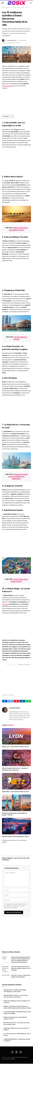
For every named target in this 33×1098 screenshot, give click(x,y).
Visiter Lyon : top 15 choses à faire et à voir (15, 746)
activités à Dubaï (7, 86)
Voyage (11, 695)
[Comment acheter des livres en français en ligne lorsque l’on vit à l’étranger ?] (6, 969)
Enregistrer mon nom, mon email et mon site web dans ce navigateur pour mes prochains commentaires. (15, 905)
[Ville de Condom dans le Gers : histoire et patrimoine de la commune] (16, 758)
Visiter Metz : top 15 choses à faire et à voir (15, 791)
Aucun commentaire (8, 42)
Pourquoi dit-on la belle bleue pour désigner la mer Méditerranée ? (18, 476)
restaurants (5, 604)
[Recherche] (30, 3)
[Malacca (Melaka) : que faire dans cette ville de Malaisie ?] (16, 847)
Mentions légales (10, 1059)
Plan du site (24, 1057)
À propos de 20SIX (15, 1057)
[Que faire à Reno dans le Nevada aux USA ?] (16, 826)
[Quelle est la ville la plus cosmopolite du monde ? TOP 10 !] (16, 803)
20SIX (3, 7)
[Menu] (3, 3)
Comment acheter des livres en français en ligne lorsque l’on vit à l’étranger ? (21, 968)
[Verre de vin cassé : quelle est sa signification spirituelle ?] (6, 977)
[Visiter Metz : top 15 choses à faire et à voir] (16, 781)
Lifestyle (7, 7)
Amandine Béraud (11, 40)
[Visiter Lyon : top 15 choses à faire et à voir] (16, 736)
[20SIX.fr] (17, 3)
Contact (3, 1059)
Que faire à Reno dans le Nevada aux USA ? (15, 836)
